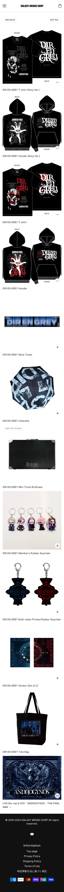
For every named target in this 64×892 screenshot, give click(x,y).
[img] (32, 834)
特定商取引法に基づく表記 (32, 871)
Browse (10, 19)
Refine (54, 19)
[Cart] (60, 6)
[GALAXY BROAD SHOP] (32, 5)
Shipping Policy (32, 861)
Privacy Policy (32, 856)
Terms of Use (32, 866)
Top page (32, 851)
